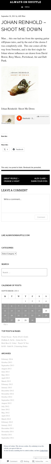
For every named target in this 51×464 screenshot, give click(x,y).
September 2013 (7, 365)
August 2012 (6, 403)
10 (39, 306)
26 (5, 320)
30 (32, 320)
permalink (37, 167)
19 (5, 315)
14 (19, 310)
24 (39, 315)
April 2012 (5, 415)
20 (12, 315)
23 (32, 315)
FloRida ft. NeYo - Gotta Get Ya (13, 340)
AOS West (21, 16)
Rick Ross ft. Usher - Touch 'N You (15, 343)
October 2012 (6, 397)
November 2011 (7, 431)
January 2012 (6, 425)
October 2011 (6, 434)
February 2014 (7, 359)
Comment (41, 217)
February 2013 (7, 384)
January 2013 (6, 387)
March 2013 (6, 381)
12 (5, 310)
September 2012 (7, 400)
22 (25, 315)
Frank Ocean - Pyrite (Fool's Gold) (14, 336)
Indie (20, 167)
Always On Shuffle (25, 2)
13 (12, 310)
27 (12, 320)
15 (25, 310)
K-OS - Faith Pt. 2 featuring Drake (14, 346)
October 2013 (6, 362)
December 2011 (7, 428)
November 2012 (7, 393)
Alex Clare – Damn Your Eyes (39, 179)
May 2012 (5, 412)
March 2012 (6, 419)
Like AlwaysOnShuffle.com (15, 235)
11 (46, 306)
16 (32, 310)
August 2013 (6, 368)
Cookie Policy (44, 450)
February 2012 (7, 422)
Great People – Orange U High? (11, 179)
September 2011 (7, 437)
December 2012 (7, 390)
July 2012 (5, 406)
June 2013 (5, 371)
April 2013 (5, 378)
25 (46, 315)
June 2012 (5, 409)
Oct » (6, 324)
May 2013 (5, 375)
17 (39, 310)
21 (19, 315)
